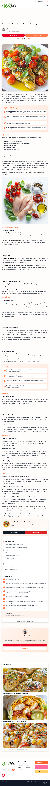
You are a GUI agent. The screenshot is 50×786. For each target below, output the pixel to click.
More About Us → (41, 762)
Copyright (37, 781)
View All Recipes (25, 648)
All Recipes (20, 769)
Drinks (19, 767)
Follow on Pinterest (26, 645)
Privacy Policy (23, 781)
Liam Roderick (11, 28)
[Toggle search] (45, 5)
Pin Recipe (14, 35)
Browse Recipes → (42, 766)
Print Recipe (15, 532)
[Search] (13, 770)
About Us (34, 1)
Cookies (32, 781)
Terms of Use (15, 781)
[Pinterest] (3, 775)
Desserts (28, 767)
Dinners (9, 20)
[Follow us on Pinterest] (47, 1)
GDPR (28, 781)
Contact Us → (41, 771)
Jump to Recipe (37, 35)
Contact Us (41, 1)
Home (4, 19)
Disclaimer (4, 784)
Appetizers (20, 765)
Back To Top (45, 783)
